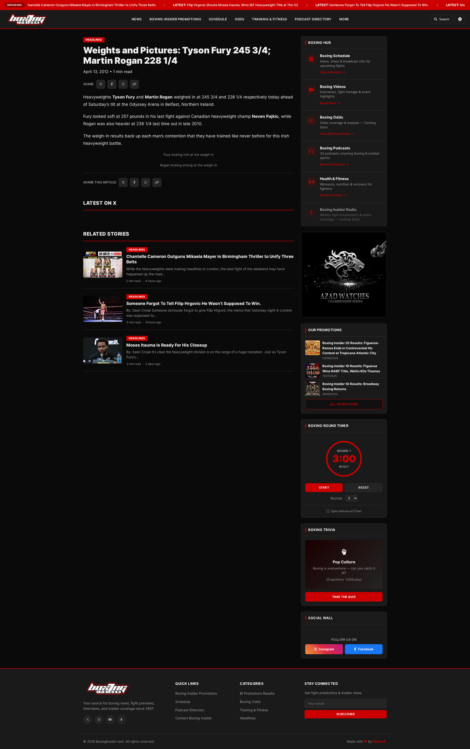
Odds (239, 19)
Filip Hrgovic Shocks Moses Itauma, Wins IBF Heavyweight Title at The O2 (235, 5)
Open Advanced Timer (346, 511)
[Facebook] (121, 719)
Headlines (94, 39)
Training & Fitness (269, 19)
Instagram (326, 649)
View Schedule (331, 72)
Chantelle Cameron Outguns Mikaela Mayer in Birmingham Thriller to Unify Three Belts (84, 5)
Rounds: (337, 498)
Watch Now (328, 103)
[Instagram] (98, 719)
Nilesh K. (380, 741)
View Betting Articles (335, 133)
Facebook (365, 649)
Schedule (218, 19)
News (137, 19)
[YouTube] (110, 719)
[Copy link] (134, 84)
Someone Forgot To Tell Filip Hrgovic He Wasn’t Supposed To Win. (372, 5)
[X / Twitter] (87, 719)
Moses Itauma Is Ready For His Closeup (166, 345)
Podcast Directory (313, 19)
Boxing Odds (250, 702)
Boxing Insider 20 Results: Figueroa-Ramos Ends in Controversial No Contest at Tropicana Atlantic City (350, 348)
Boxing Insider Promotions (175, 19)
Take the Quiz (344, 597)
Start (324, 487)
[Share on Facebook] (111, 84)
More (344, 19)
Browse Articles (331, 195)
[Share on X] (100, 84)
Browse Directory (333, 164)
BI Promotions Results (257, 693)
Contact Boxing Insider (193, 718)
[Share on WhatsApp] (123, 84)
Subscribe (345, 714)
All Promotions (344, 404)
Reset (363, 487)
